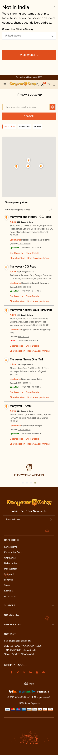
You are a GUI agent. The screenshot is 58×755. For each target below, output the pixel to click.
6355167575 (23, 336)
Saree (7, 585)
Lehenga (8, 579)
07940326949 (24, 383)
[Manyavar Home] (21, 84)
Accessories (10, 596)
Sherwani (8, 574)
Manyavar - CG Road (23, 266)
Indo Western (10, 568)
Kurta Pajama (10, 546)
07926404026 (24, 287)
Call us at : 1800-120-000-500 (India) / (23, 646)
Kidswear (8, 590)
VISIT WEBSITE (29, 54)
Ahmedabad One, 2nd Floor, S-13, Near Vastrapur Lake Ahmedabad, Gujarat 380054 (29, 371)
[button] (42, 84)
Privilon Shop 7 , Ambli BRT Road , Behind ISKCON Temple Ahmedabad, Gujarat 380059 (30, 417)
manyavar (24, 126)
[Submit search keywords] (37, 84)
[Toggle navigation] (5, 84)
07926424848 (24, 244)
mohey (37, 126)
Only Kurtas (10, 557)
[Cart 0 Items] (53, 84)
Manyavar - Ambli (21, 406)
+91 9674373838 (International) (20, 650)
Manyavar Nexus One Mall (26, 359)
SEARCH (29, 116)
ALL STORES (9, 126)
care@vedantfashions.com (17, 640)
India (31, 683)
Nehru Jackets (11, 563)
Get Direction (17, 253)
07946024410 (24, 429)
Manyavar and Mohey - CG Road (30, 217)
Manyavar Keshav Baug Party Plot (31, 310)
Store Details (32, 253)
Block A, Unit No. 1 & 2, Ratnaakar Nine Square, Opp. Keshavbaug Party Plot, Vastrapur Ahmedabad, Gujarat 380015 (29, 321)
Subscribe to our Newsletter (29, 511)
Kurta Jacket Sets (12, 552)
